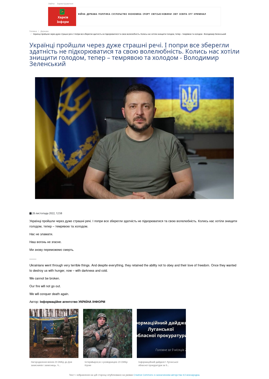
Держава (92, 14)
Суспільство (119, 14)
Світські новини (161, 14)
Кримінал (200, 14)
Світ (175, 14)
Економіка (135, 14)
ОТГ (190, 14)
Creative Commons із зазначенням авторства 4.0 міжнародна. (167, 374)
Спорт (146, 14)
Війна (81, 14)
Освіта (183, 14)
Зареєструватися (65, 3)
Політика (104, 14)
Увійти (51, 3)
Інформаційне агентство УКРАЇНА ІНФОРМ (72, 301)
